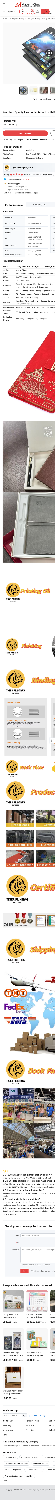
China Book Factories (29, 1457)
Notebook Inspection (13, 1469)
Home (5, 19)
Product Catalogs (38, 1415)
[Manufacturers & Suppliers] (27, 4)
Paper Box (30, 1425)
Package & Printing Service (36, 19)
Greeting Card (8, 1421)
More (5, 1480)
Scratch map (8, 1430)
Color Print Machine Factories (16, 1463)
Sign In (6, 193)
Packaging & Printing (17, 19)
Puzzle (51, 1425)
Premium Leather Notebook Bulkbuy (19, 1476)
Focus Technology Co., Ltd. (32, 1490)
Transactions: (42, 174)
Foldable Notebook (33, 1469)
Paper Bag (7, 1425)
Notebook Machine (40, 1463)
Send (24, 1271)
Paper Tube (30, 1430)
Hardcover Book (32, 1421)
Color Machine (10, 1457)
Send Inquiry (25, 133)
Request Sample (47, 139)
